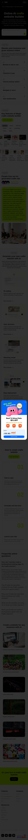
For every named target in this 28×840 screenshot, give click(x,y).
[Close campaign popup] (25, 402)
